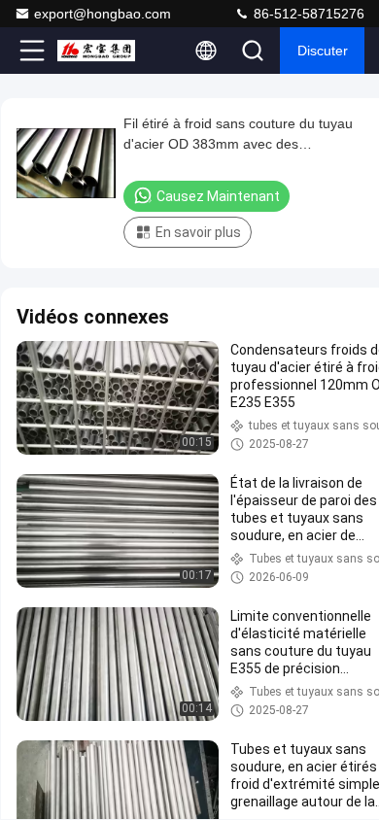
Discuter (322, 50)
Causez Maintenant (218, 196)
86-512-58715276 (307, 13)
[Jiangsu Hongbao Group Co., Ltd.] (96, 50)
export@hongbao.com (102, 13)
